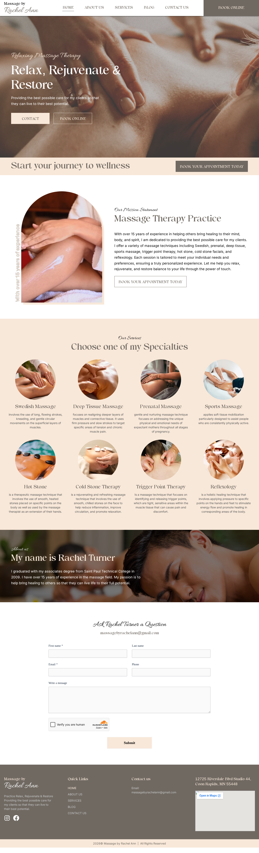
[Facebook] (16, 818)
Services (124, 8)
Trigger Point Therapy (161, 487)
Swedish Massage (35, 406)
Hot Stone (35, 487)
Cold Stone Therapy (98, 487)
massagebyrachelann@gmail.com (129, 633)
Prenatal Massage (161, 406)
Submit (129, 743)
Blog (149, 8)
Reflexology (224, 487)
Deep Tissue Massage (98, 406)
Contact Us (177, 8)
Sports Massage (223, 406)
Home (68, 8)
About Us (94, 8)
